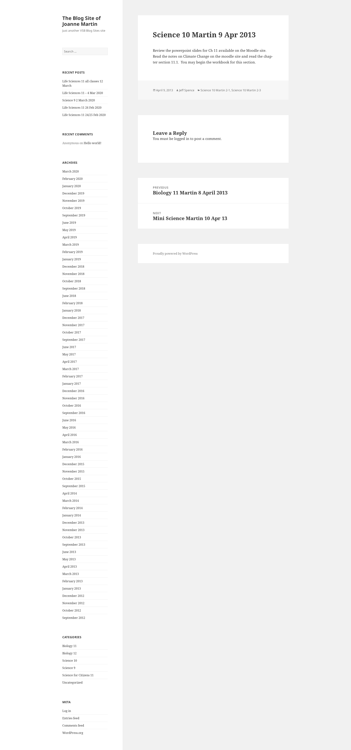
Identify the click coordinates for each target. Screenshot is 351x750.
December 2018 (73, 267)
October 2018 (71, 281)
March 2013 (70, 574)
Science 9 (68, 668)
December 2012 (73, 596)
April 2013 (69, 567)
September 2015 (73, 486)
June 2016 (69, 420)
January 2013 (71, 588)
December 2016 (73, 391)
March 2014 (70, 501)
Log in (66, 711)
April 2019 (69, 237)
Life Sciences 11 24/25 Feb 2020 (84, 115)
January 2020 (71, 186)
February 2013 (72, 581)
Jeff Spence (186, 90)
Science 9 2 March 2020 (78, 100)
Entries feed (70, 718)
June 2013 (69, 552)
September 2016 (73, 413)
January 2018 (71, 310)
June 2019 (69, 223)
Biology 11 (69, 646)
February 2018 (72, 303)
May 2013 (69, 559)
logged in (181, 138)
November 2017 (73, 325)
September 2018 (73, 288)
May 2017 (69, 354)
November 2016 (73, 398)
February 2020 (72, 179)
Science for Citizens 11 (78, 675)
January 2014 (71, 515)
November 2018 (73, 274)
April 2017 (69, 362)
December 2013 (73, 523)
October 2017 (71, 332)
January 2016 (71, 457)
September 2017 (73, 340)
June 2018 (69, 296)
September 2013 (73, 545)
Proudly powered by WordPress (175, 254)
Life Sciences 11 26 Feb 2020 (81, 108)
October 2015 (71, 479)
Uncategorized (72, 682)
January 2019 (71, 259)
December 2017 (73, 318)
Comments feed (73, 725)
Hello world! (92, 143)
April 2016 (69, 435)
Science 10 (69, 661)
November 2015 (73, 471)
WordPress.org (72, 733)
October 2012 (71, 610)
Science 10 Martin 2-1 (215, 90)
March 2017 (70, 369)
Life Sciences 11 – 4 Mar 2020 (82, 93)
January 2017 (71, 384)
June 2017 (69, 347)
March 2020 (70, 171)
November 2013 (73, 530)
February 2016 (72, 449)
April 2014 (69, 493)
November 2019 (73, 201)
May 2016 (69, 427)
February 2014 (72, 508)
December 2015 (73, 464)
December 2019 (73, 193)
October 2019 (71, 208)
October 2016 (71, 406)
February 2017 (72, 376)
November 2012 (73, 603)
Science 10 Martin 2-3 (246, 90)
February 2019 (72, 252)
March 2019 (70, 245)
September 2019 (73, 215)
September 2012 (73, 618)
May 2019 (69, 230)
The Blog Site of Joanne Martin (81, 21)
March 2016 (70, 442)
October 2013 (71, 537)
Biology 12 (69, 653)
